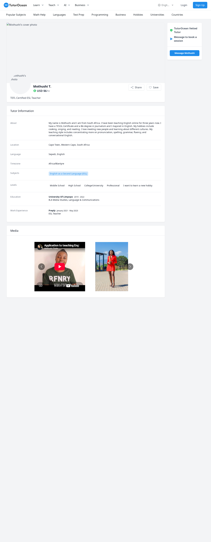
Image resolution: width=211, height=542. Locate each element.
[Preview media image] (112, 266)
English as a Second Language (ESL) (68, 173)
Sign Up (200, 5)
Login (184, 5)
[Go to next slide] (130, 266)
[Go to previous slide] (41, 266)
